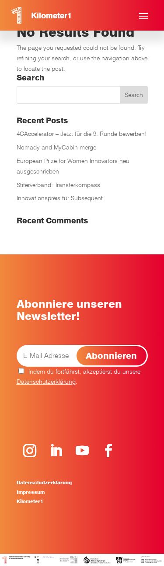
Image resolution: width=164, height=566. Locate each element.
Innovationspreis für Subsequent (60, 197)
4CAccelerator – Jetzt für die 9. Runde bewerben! (82, 133)
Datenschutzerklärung (46, 381)
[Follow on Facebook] (108, 451)
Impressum (31, 492)
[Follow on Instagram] (30, 451)
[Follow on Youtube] (82, 451)
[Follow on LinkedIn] (56, 451)
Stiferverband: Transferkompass (58, 184)
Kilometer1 (30, 501)
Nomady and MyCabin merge (56, 147)
